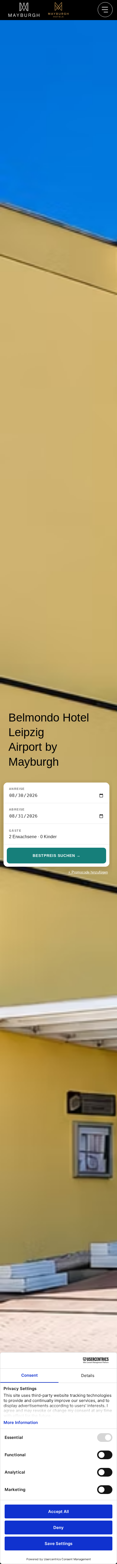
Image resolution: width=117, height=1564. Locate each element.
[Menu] (105, 9)
